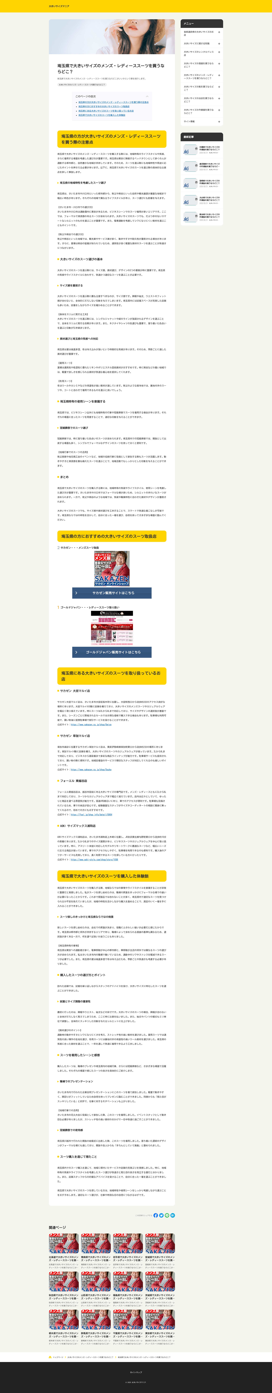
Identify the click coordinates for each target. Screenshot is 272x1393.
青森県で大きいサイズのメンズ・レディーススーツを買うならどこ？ (95, 1260)
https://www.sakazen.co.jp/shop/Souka (91, 769)
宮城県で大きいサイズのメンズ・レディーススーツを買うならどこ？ (160, 1260)
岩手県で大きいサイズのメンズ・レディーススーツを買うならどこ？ (128, 1260)
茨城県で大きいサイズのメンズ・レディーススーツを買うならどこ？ (160, 1298)
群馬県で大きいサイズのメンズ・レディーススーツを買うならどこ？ (95, 1336)
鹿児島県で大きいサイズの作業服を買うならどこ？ (209, 166)
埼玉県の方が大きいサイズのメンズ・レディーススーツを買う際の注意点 (113, 102)
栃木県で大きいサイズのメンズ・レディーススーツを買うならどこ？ (63, 1336)
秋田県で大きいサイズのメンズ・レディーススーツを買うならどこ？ (63, 1298)
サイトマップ (136, 1372)
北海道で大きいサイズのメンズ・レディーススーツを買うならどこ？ (63, 1260)
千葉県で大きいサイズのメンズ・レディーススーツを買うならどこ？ (128, 1336)
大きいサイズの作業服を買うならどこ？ (214, 152)
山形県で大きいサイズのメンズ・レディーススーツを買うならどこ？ (95, 1298)
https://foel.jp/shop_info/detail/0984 (91, 814)
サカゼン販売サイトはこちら (113, 593)
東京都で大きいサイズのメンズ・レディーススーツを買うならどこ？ (160, 1336)
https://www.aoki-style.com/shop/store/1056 (94, 859)
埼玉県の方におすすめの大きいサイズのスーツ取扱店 (103, 106)
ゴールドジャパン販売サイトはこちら (113, 652)
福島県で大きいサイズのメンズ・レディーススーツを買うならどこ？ (128, 1298)
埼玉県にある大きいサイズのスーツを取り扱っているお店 (106, 111)
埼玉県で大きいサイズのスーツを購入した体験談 (101, 115)
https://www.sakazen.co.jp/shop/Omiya (91, 724)
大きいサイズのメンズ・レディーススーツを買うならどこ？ (82, 84)
